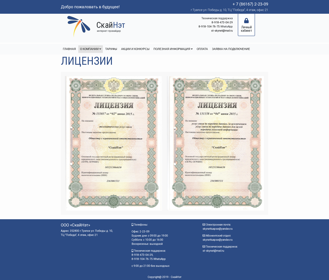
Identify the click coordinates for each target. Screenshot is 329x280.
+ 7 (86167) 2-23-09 (250, 4)
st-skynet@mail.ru (222, 30)
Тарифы (111, 49)
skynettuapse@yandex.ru (218, 228)
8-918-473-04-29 (222, 22)
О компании (89, 49)
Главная (69, 49)
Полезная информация (172, 49)
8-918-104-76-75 (209, 26)
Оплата (202, 49)
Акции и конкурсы (135, 49)
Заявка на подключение (231, 49)
